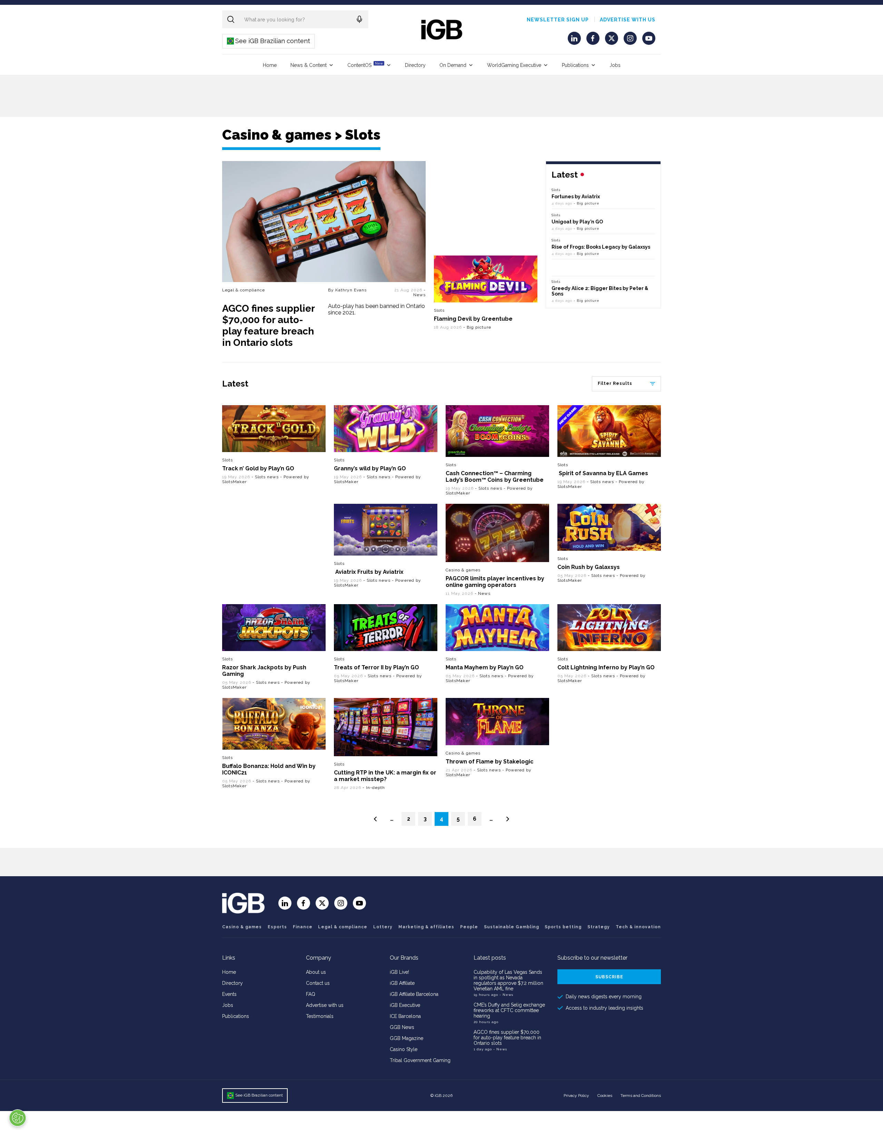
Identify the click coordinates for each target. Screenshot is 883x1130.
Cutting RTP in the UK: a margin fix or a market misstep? (385, 775)
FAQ (310, 994)
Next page (508, 819)
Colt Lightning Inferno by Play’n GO (606, 667)
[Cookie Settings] (17, 1118)
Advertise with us (627, 19)
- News (419, 292)
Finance (302, 926)
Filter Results (615, 383)
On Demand (452, 65)
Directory (415, 65)
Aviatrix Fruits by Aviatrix (369, 572)
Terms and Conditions (641, 1095)
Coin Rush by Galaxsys (588, 567)
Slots (439, 310)
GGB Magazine (406, 1038)
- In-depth (374, 787)
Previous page (375, 819)
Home (270, 65)
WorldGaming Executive (514, 65)
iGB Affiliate (402, 983)
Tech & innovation (638, 926)
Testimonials (320, 1016)
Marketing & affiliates (426, 926)
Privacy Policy (576, 1095)
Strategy (598, 926)
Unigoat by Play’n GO (577, 221)
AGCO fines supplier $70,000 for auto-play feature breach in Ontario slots (268, 325)
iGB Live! (399, 972)
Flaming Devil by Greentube (473, 319)
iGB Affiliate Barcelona (414, 994)
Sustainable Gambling (511, 926)
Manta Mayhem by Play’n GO (485, 667)
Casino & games (463, 570)
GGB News (402, 1027)
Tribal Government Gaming (420, 1060)
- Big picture (477, 327)
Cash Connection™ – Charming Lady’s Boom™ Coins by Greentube (495, 476)
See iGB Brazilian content (269, 40)
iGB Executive (405, 1005)
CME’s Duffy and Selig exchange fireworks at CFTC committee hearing (509, 1010)
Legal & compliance (243, 290)
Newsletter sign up (558, 19)
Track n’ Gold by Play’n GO (258, 468)
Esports (277, 926)
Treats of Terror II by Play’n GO (376, 667)
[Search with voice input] (359, 19)
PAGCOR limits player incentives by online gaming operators (495, 581)
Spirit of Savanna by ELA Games (602, 473)
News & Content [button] (308, 65)
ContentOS (365, 64)
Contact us (318, 983)
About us (316, 972)
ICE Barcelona (405, 1016)
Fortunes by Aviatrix (576, 196)
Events (229, 994)
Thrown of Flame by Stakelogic (490, 761)
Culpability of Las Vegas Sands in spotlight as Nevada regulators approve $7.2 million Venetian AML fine (508, 980)
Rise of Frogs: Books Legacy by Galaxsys (601, 247)
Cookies (604, 1095)
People (469, 926)
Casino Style (403, 1049)
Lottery (383, 926)
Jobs (615, 65)
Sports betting (563, 926)
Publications (575, 65)
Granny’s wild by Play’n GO (370, 468)
